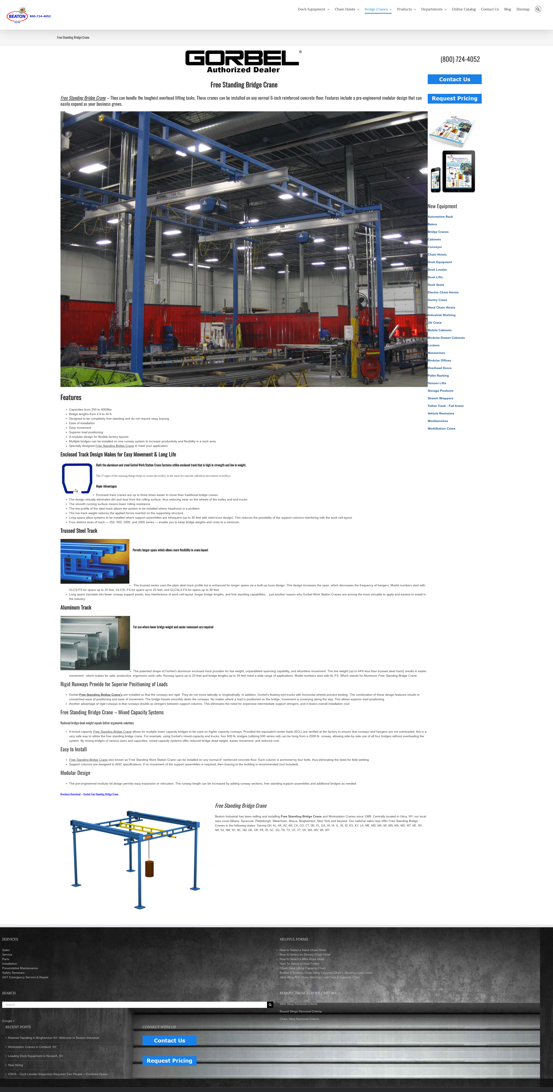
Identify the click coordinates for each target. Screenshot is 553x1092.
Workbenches (438, 421)
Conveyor (435, 247)
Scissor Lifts (437, 383)
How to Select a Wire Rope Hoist (302, 959)
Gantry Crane (437, 300)
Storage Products (440, 390)
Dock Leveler (437, 269)
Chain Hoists (437, 254)
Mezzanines (436, 353)
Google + (8, 1021)
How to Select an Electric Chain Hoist (305, 954)
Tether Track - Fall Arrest (446, 406)
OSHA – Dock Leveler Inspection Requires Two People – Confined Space (58, 1074)
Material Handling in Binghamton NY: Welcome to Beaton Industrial (53, 1037)
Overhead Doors (440, 368)
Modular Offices (439, 360)
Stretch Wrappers (440, 398)
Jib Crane (435, 322)
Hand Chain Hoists (441, 307)
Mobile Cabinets (440, 330)
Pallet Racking (438, 375)
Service (7, 954)
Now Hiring (15, 1065)
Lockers (434, 345)
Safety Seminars (13, 972)
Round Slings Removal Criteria (301, 1011)
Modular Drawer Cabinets (446, 337)
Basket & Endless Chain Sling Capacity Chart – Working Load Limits (326, 972)
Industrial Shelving (442, 315)
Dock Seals (436, 284)
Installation (9, 963)
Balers (432, 224)
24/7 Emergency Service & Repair (25, 977)
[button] (538, 9)
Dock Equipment (440, 262)
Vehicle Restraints (441, 413)
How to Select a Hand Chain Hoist (303, 950)
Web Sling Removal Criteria (298, 1004)
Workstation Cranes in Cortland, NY (32, 1047)
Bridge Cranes (438, 231)
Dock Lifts (435, 277)
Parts (5, 959)
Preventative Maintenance (20, 968)
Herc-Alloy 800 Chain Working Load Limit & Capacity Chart (320, 977)
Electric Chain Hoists (443, 292)
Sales (6, 950)
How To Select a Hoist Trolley (299, 963)
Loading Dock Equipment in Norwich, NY (35, 1056)
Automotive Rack (440, 216)
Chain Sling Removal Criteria (299, 1019)
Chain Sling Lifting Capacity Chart (303, 968)
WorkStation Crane (441, 428)
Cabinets (434, 239)
